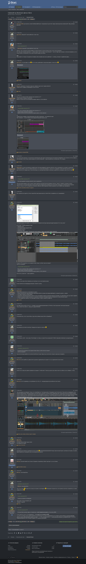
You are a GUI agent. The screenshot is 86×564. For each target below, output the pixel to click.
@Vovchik (19, 359)
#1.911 (76, 368)
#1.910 (76, 357)
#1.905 (76, 303)
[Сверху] (75, 557)
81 (28, 19)
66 (25, 19)
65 (22, 19)
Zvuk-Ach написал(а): (22, 509)
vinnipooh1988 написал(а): (23, 108)
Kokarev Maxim (12, 14)
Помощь (69, 557)
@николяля (19, 290)
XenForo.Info (16, 561)
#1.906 (76, 314)
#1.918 (76, 481)
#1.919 (76, 493)
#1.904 (76, 289)
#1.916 (76, 459)
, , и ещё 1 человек (27, 434)
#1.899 (76, 165)
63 (18, 19)
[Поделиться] (74, 22)
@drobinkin (19, 34)
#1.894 (76, 60)
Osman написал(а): (21, 46)
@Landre (18, 86)
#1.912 (76, 379)
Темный (13, 557)
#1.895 (76, 84)
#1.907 (76, 325)
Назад (10, 19)
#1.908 (76, 336)
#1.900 (76, 176)
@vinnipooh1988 (20, 23)
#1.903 (76, 279)
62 (16, 19)
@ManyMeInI (19, 167)
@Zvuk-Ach (19, 440)
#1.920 (76, 507)
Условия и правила (49, 557)
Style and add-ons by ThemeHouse (14, 560)
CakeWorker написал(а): (22, 348)
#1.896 (76, 95)
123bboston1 (27, 549)
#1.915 (76, 448)
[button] (31, 7)
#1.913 (76, 390)
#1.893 (76, 43)
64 (20, 19)
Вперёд (32, 19)
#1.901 (76, 191)
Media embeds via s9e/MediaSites (15, 562)
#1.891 (76, 22)
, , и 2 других (26, 187)
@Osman (18, 461)
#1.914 (76, 437)
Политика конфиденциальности (60, 557)
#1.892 (76, 32)
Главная (73, 557)
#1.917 (76, 470)
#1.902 (76, 202)
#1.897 (76, 106)
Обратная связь (42, 557)
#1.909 (76, 346)
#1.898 (76, 156)
